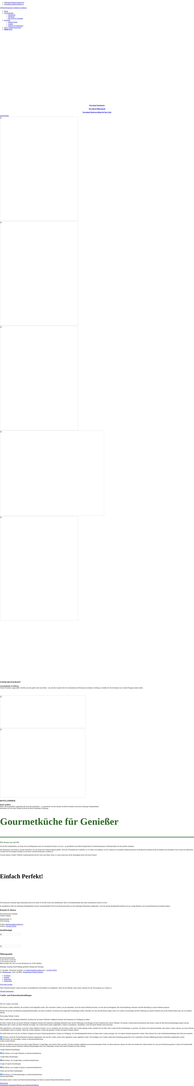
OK (1, 991)
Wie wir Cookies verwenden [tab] (9, 1004)
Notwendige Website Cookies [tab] (9, 1016)
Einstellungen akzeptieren (8, 1085)
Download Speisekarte (97, 105)
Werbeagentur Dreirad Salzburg (33, 972)
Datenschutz (4, 1083)
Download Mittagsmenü (97, 109)
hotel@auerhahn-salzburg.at (14, 924)
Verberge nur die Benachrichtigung (27, 1085)
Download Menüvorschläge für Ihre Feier (97, 112)
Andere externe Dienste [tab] (7, 1041)
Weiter (7, 116)
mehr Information (8, 991)
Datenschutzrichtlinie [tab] (6, 1076)
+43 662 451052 (11, 926)
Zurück (2, 116)
